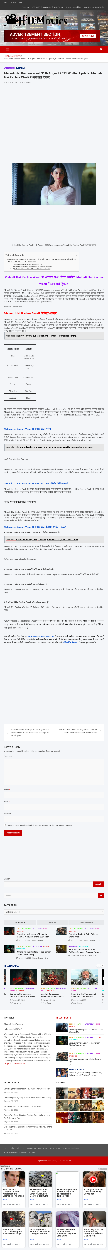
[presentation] (98, 966)
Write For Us (58, 7)
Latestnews (9, 68)
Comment (9, 756)
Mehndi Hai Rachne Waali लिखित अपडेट (23, 262)
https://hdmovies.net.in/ (15, 1064)
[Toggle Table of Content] (74, 256)
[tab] (20, 922)
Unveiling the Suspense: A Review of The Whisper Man (27, 1089)
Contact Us (47, 7)
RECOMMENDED (11, 965)
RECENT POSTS (63, 1017)
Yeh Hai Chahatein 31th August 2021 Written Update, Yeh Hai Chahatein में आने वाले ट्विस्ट (78, 731)
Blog (18, 929)
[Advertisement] (54, 104)
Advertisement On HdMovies (94, 7)
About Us (25, 7)
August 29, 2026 (77, 940)
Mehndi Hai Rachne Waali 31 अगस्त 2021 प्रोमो (28, 264)
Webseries (20, 949)
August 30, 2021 (12, 82)
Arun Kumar (26, 82)
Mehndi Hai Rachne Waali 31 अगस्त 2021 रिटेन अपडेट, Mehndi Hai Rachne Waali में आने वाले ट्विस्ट (42, 259)
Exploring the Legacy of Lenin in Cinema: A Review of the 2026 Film (32, 935)
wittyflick (32, 1152)
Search (7, 879)
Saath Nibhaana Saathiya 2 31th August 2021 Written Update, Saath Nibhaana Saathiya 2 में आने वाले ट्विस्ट (30, 733)
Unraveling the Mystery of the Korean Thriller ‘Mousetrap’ (33, 953)
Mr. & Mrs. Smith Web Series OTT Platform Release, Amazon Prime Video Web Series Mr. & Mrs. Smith (84, 952)
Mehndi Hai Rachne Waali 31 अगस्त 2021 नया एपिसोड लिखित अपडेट (33, 266)
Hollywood (26, 946)
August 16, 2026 (25, 940)
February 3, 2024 (77, 955)
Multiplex (20, 931)
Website (7, 813)
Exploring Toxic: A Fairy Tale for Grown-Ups (22, 1106)
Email (7, 802)
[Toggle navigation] (7, 49)
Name (7, 790)
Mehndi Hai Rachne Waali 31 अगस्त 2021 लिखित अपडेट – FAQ (32, 269)
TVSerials (20, 68)
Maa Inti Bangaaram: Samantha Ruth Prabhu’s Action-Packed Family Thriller (52, 998)
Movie (45, 929)
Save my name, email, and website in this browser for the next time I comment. (39, 825)
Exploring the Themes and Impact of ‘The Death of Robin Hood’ (83, 996)
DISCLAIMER (36, 7)
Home (6, 1148)
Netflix (46, 946)
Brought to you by (77, 1069)
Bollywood (26, 929)
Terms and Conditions (73, 7)
